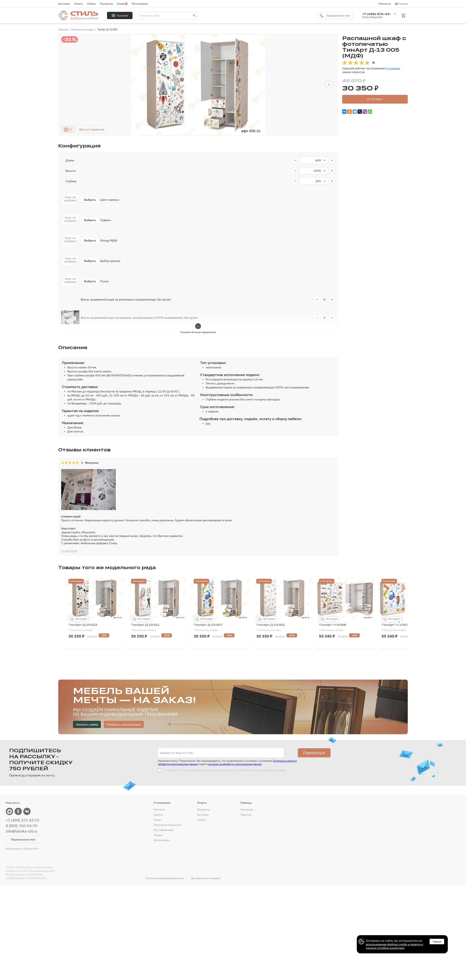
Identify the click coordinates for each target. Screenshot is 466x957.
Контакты (385, 3)
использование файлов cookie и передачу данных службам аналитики (394, 946)
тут (208, 423)
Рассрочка (106, 3)
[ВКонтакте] (344, 111)
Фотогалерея (140, 3)
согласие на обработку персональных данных (235, 764)
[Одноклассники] (349, 111)
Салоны (403, 3)
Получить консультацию (124, 724)
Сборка (91, 3)
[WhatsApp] (370, 111)
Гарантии (245, 814)
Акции (121, 3)
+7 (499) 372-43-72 (22, 820)
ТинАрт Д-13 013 (82, 627)
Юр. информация (164, 830)
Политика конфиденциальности (165, 878)
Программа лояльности (167, 824)
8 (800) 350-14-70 (21, 825)
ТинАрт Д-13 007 (208, 627)
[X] (360, 111)
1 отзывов (393, 68)
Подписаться (314, 753)
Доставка (64, 3)
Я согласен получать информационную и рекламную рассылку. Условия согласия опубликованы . (224, 770)
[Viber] (365, 111)
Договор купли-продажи (206, 878)
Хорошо (437, 941)
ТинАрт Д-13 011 (145, 627)
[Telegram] (354, 111)
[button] (329, 85)
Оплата (78, 3)
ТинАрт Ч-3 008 (332, 627)
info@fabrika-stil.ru (21, 831)
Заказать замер (87, 724)
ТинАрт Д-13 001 (270, 627)
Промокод (246, 809)
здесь (282, 770)
